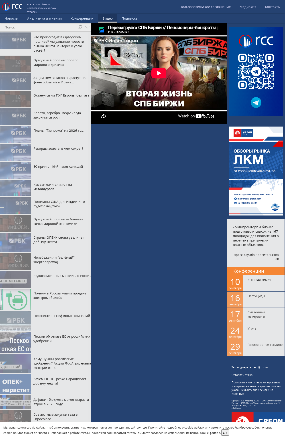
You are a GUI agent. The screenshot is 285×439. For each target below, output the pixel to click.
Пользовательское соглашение (205, 6)
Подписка (129, 18)
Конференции (82, 18)
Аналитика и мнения (44, 18)
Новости (11, 18)
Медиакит (248, 6)
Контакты (273, 6)
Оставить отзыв (242, 375)
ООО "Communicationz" (272, 400)
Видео (107, 18)
